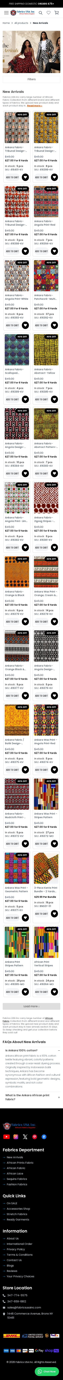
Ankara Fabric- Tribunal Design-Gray (15, 149)
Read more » (34, 105)
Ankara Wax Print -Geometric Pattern (16, 889)
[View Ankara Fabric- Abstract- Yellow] (46, 349)
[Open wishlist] (48, 12)
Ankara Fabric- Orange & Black (14, 593)
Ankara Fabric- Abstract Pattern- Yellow (45, 445)
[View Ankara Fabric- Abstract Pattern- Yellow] (46, 423)
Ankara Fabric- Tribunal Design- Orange (15, 223)
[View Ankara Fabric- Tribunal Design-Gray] (17, 127)
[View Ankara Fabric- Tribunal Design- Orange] (17, 201)
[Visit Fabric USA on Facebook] (44, 1137)
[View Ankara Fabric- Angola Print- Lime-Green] (17, 498)
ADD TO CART (12, 177)
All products (21, 23)
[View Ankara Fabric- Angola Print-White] (17, 275)
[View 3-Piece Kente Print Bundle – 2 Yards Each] (46, 868)
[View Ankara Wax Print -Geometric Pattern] (17, 868)
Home (6, 23)
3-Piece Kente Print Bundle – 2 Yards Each (45, 889)
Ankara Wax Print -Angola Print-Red (45, 741)
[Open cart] (56, 12)
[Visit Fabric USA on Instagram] (15, 1137)
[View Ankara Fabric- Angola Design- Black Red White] (17, 423)
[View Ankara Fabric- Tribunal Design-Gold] (46, 127)
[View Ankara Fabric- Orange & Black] (17, 572)
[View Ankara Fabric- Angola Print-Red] (46, 201)
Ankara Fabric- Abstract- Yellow (44, 371)
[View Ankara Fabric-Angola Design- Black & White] (46, 646)
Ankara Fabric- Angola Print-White (16, 297)
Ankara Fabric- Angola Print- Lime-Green (17, 519)
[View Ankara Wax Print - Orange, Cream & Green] (46, 572)
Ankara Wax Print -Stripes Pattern (45, 815)
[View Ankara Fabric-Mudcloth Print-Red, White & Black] (17, 794)
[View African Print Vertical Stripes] (46, 942)
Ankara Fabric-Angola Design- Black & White (43, 667)
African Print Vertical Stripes (43, 963)
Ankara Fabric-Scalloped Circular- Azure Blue (14, 371)
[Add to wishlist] (25, 177)
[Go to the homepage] (22, 12)
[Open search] (40, 12)
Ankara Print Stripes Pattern (14, 963)
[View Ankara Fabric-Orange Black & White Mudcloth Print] (17, 646)
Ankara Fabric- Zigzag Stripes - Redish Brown (43, 519)
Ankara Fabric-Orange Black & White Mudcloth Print (14, 667)
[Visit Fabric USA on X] (25, 1137)
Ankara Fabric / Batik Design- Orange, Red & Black (14, 741)
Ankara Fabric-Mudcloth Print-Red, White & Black (16, 815)
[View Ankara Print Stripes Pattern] (17, 942)
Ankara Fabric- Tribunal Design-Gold (44, 149)
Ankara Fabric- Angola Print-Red (44, 223)
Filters (32, 79)
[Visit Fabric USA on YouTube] (6, 1137)
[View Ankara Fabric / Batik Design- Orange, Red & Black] (17, 720)
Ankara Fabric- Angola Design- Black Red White (15, 445)
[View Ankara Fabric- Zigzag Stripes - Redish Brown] (46, 498)
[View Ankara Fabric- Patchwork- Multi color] (46, 275)
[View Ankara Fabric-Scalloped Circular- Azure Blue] (17, 349)
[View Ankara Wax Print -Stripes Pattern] (46, 794)
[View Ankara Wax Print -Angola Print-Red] (46, 720)
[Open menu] (6, 12)
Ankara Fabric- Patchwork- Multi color (44, 297)
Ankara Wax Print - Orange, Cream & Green (45, 593)
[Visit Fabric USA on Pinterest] (34, 1137)
